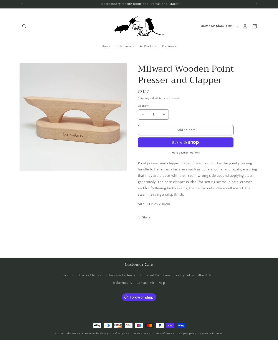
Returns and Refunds (120, 275)
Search (68, 275)
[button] (24, 26)
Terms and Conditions (154, 275)
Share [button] (146, 217)
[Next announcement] (257, 4)
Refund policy (121, 333)
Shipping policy (187, 333)
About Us (205, 275)
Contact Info (145, 283)
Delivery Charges (90, 275)
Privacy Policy (184, 275)
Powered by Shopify (97, 333)
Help (162, 283)
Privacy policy (142, 333)
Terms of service (164, 333)
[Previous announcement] (21, 4)
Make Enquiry (122, 283)
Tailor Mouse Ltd (74, 333)
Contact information (211, 333)
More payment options (186, 152)
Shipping (143, 98)
